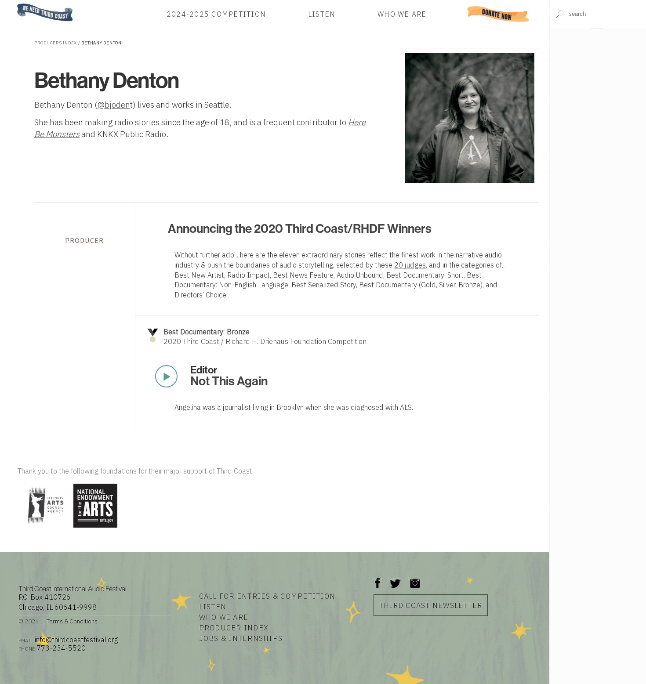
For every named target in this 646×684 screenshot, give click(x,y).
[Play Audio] (597, 77)
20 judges (410, 264)
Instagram (414, 579)
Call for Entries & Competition (267, 596)
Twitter (394, 579)
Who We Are (402, 13)
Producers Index (55, 43)
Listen (322, 13)
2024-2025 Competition (216, 13)
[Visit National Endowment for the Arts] (95, 528)
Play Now (166, 376)
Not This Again (229, 381)
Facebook (378, 579)
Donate (498, 13)
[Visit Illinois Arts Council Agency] (44, 528)
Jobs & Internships (241, 638)
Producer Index (234, 628)
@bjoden (114, 104)
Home (14, 4)
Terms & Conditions (72, 621)
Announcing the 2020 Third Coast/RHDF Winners (300, 228)
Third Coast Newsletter (431, 605)
